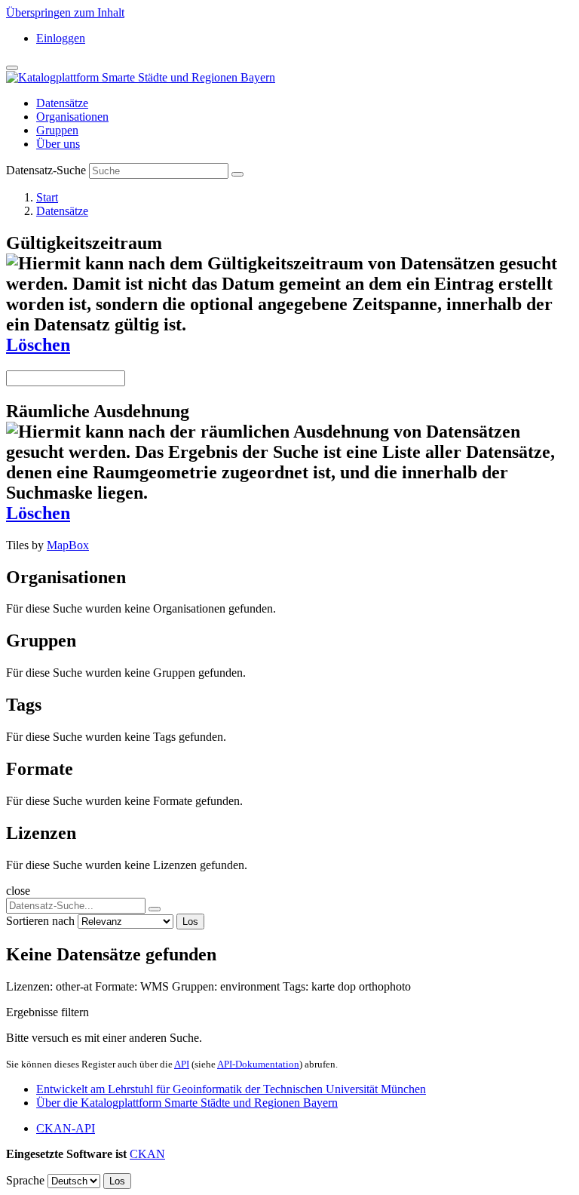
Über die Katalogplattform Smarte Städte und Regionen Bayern (187, 1102)
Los (190, 921)
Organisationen (72, 116)
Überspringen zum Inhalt (65, 12)
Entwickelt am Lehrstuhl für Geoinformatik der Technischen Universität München (231, 1089)
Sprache (25, 1180)
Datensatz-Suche (46, 170)
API (181, 1064)
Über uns (58, 143)
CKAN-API (65, 1128)
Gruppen (57, 130)
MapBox (68, 545)
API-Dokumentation (258, 1064)
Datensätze (62, 103)
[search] (155, 909)
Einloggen (60, 38)
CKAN (147, 1153)
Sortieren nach (40, 920)
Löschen (38, 345)
